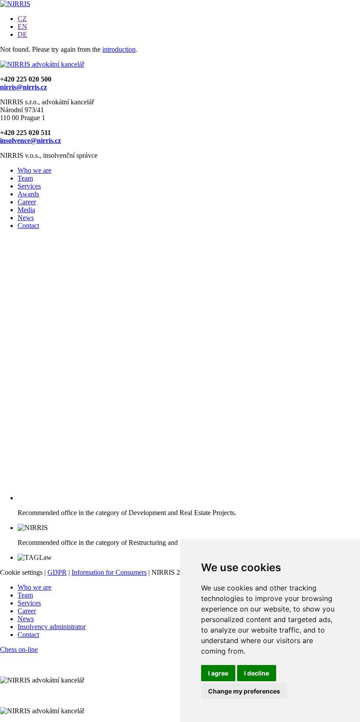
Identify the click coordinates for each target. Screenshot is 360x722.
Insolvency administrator (52, 626)
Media (26, 209)
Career (27, 202)
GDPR (57, 572)
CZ (22, 18)
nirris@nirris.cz (23, 87)
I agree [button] (218, 673)
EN (22, 26)
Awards (28, 194)
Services (29, 186)
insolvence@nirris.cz (30, 140)
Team (25, 178)
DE (22, 34)
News (26, 217)
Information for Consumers (109, 572)
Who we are (34, 170)
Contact (28, 225)
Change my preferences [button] (244, 691)
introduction (119, 49)
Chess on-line (19, 649)
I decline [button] (256, 673)
